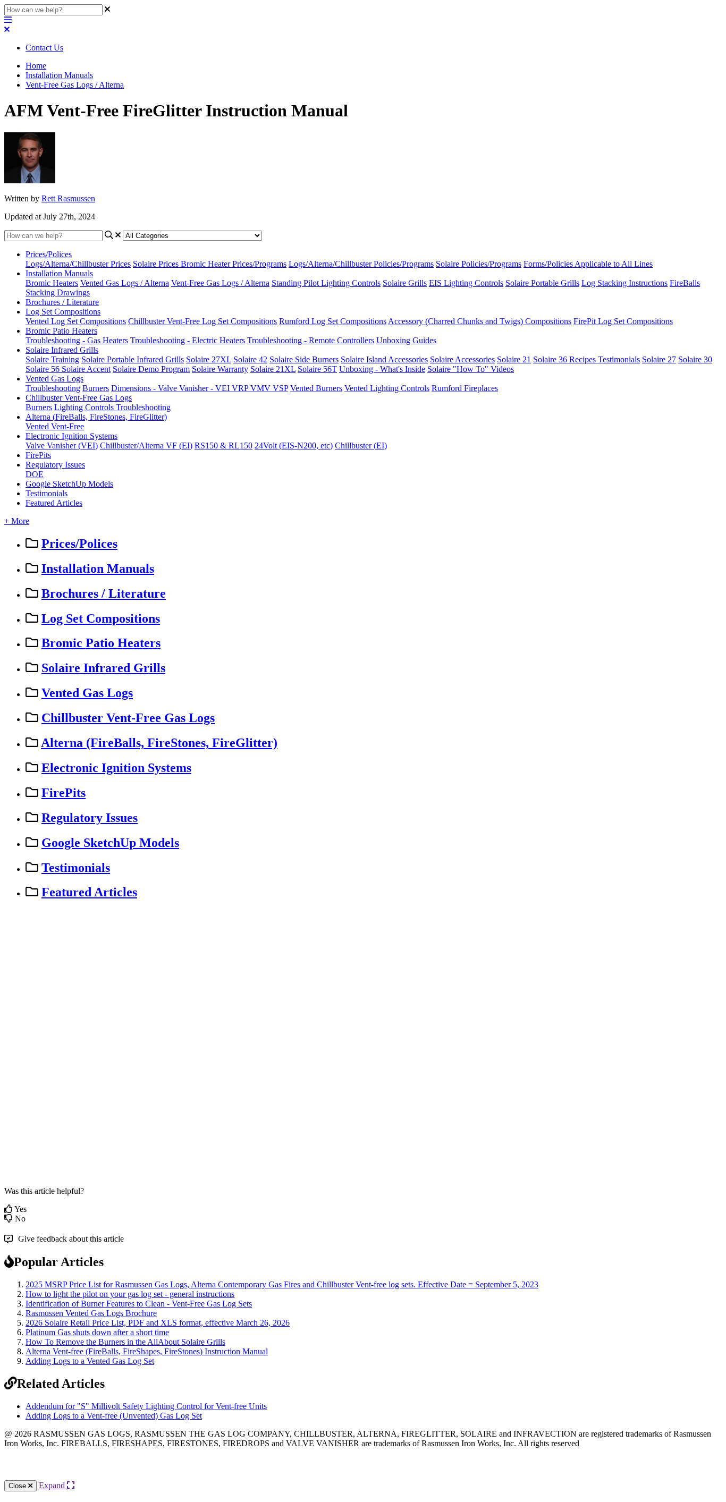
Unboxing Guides (406, 340)
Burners (95, 388)
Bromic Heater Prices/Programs (233, 263)
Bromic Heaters (52, 282)
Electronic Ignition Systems (71, 435)
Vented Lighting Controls (386, 388)
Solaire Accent (86, 369)
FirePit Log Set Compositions (623, 321)
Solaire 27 (659, 359)
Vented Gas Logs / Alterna (124, 282)
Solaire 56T (317, 369)
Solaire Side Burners (304, 359)
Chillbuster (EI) (361, 445)
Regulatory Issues (55, 464)
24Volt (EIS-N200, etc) (294, 445)
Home (36, 65)
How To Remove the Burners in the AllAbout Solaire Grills (125, 1341)
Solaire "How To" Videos (470, 369)
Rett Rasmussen (68, 198)
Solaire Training (52, 359)
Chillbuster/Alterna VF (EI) (146, 445)
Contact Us (44, 47)
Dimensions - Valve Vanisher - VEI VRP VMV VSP (199, 388)
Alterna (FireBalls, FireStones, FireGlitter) (96, 416)
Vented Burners (316, 388)
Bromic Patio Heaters (61, 330)
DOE (35, 474)
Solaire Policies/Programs (478, 263)
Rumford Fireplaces (465, 388)
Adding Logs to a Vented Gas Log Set (90, 1360)
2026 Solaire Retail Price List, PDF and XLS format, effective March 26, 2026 (158, 1322)
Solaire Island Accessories (384, 359)
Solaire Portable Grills (542, 282)
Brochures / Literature (62, 302)
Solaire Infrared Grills (62, 349)
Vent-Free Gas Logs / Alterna (75, 84)
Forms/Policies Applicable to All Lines (588, 263)
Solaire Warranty (220, 369)
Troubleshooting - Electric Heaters (187, 340)
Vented (38, 426)
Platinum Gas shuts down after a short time (97, 1332)
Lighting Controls (85, 407)
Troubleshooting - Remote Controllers (310, 340)
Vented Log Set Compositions (76, 321)
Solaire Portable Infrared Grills (132, 359)
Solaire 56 (44, 369)
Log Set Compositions (63, 311)
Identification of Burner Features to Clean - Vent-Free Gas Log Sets (139, 1303)
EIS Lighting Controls (466, 282)
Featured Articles (54, 502)
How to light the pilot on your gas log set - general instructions (130, 1294)
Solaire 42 (250, 359)
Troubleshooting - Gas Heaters (77, 340)
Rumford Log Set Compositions (332, 321)
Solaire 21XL (273, 369)
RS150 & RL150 (223, 445)
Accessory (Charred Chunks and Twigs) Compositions (479, 321)
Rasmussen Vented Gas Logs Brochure (91, 1313)
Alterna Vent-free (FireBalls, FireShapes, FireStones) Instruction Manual (147, 1351)
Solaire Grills (405, 282)
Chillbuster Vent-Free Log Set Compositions (202, 321)
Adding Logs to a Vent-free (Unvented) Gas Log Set (114, 1415)
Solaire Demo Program (151, 369)
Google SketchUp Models (69, 483)
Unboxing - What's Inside (382, 369)
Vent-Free (67, 426)
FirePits (38, 455)
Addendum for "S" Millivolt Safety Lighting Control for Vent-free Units (146, 1406)
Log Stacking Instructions (624, 282)
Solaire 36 (551, 359)
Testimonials (619, 359)
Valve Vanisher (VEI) (62, 445)
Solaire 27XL (208, 359)
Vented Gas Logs (54, 378)
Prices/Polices (49, 254)
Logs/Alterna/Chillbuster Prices (78, 263)
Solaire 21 (514, 359)
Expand (53, 1485)
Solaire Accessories (462, 359)
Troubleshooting (53, 388)
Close (18, 1486)
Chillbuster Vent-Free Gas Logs (79, 397)
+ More (16, 520)
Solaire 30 (695, 359)
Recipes (583, 359)
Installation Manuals (59, 75)
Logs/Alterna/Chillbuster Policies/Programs (361, 263)
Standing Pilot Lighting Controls (326, 282)
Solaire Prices (157, 263)
